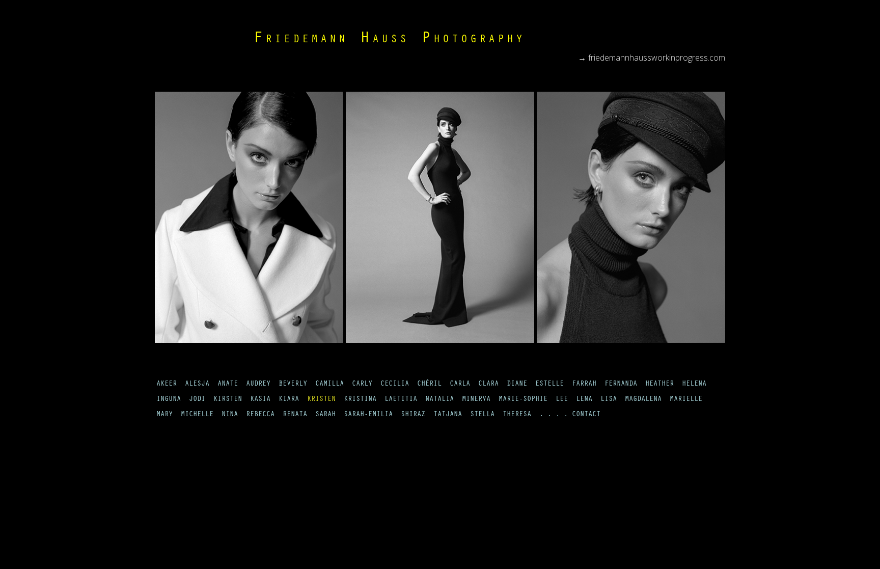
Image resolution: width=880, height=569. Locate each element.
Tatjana (447, 415)
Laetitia (400, 399)
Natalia (439, 399)
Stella (482, 415)
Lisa (608, 399)
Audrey (258, 384)
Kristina (360, 399)
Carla (460, 384)
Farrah (584, 384)
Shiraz (413, 415)
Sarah (325, 415)
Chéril (429, 384)
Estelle (549, 384)
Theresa (517, 415)
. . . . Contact (569, 415)
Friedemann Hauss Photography (389, 40)
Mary (164, 415)
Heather (659, 384)
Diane (517, 384)
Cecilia (394, 384)
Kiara (289, 399)
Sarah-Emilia (368, 415)
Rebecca (260, 415)
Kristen (321, 399)
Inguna (168, 399)
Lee (562, 399)
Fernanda (620, 384)
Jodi (197, 399)
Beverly (293, 384)
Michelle (197, 415)
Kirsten (227, 399)
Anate (227, 384)
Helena (694, 384)
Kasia (260, 399)
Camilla (329, 384)
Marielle (686, 399)
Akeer (166, 384)
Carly (362, 384)
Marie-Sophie (523, 399)
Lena (584, 399)
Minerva (476, 399)
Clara (488, 384)
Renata (295, 415)
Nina (230, 415)
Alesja (197, 384)
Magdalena (643, 399)
